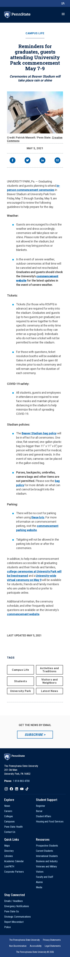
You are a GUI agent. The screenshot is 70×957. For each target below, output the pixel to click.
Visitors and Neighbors (49, 681)
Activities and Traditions (49, 670)
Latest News (49, 691)
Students (20, 681)
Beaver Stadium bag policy (39, 433)
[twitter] (27, 160)
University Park (20, 691)
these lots (37, 517)
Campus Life (35, 33)
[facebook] (12, 160)
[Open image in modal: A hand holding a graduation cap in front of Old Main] (35, 112)
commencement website (23, 614)
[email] (57, 160)
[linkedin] (42, 160)
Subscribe (34, 735)
